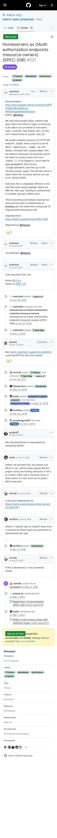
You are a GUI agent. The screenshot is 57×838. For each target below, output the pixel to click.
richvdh (13, 493)
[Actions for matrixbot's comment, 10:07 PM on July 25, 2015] (51, 243)
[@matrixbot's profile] (6, 92)
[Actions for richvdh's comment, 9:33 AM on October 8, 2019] (51, 493)
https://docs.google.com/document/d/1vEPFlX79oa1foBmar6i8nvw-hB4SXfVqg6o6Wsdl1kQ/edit (28, 108)
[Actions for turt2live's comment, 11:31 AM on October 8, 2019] (51, 519)
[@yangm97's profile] (6, 434)
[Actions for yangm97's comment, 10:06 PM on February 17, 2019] (51, 432)
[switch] (9, 232)
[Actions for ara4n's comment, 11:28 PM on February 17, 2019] (51, 457)
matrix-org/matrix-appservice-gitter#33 (31, 352)
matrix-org (13, 15)
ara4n (12, 457)
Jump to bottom (11, 84)
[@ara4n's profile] (6, 457)
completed (15, 586)
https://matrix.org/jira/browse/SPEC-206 (26, 219)
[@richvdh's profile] (6, 493)
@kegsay (18, 114)
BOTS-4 (17, 280)
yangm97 (14, 432)
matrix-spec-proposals (18, 19)
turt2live (13, 519)
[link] (16, 296)
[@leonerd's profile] (6, 343)
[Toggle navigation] (5, 5)
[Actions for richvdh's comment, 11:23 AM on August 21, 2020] (51, 558)
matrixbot (14, 91)
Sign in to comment (25, 641)
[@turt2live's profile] (6, 519)
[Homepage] (28, 5)
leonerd (13, 342)
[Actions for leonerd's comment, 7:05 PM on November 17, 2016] (51, 342)
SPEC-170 (21, 283)
